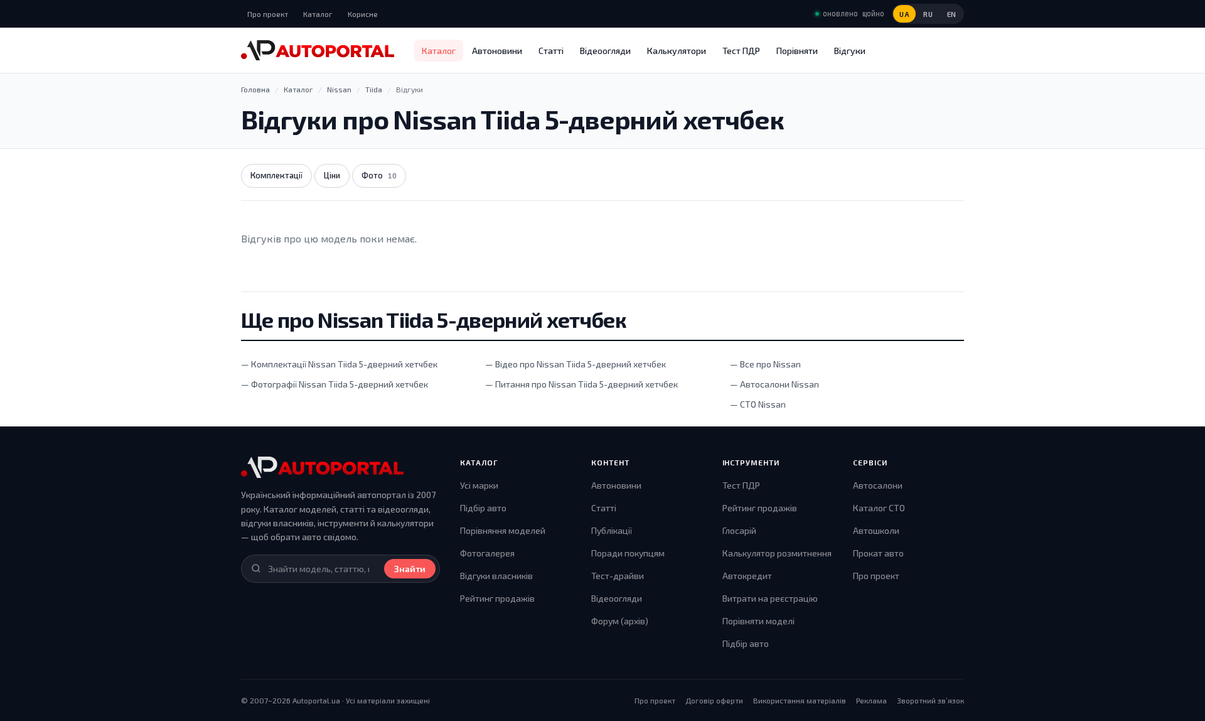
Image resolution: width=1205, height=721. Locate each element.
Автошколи (876, 530)
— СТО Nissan (758, 404)
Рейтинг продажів (497, 598)
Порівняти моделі (758, 620)
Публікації (611, 530)
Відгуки (849, 50)
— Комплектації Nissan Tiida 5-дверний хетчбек (339, 364)
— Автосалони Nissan (774, 384)
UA (904, 14)
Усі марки (479, 485)
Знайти (410, 568)
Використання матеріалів (799, 700)
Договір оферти (714, 700)
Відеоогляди (605, 50)
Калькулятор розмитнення (777, 553)
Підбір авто (483, 507)
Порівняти (797, 50)
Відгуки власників (496, 575)
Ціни (332, 175)
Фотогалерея (487, 553)
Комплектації (276, 175)
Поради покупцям (628, 553)
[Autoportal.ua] (317, 50)
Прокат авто (878, 553)
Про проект (267, 13)
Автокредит (747, 575)
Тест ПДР (741, 50)
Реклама (871, 700)
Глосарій (739, 530)
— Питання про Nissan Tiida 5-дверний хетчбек (581, 384)
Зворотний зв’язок (930, 700)
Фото (379, 175)
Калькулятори (676, 50)
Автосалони (877, 485)
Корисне (363, 13)
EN (951, 14)
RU (928, 14)
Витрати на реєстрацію (770, 598)
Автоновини (497, 50)
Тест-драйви (617, 575)
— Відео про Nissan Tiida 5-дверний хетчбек (575, 364)
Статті (551, 50)
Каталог (318, 13)
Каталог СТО (879, 507)
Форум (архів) (619, 620)
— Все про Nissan (765, 364)
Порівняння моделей (502, 530)
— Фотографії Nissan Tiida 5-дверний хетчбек (334, 384)
